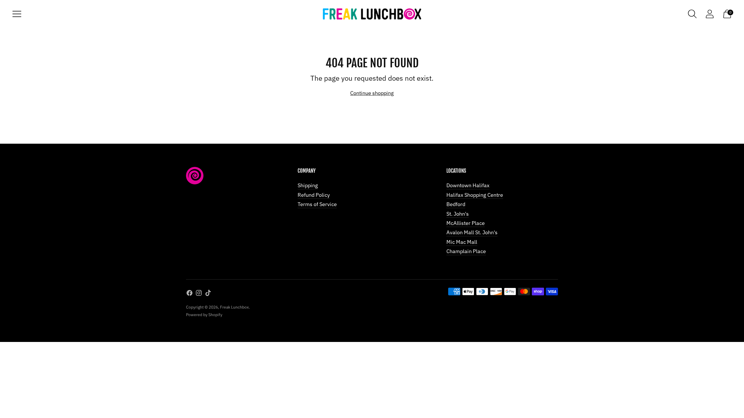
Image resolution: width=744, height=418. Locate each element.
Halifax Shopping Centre (474, 195)
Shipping (308, 185)
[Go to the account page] (710, 14)
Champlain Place (466, 251)
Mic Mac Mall (461, 242)
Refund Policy (314, 195)
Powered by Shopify (204, 314)
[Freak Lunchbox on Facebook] (189, 294)
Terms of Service (317, 204)
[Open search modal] (692, 14)
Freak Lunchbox (234, 307)
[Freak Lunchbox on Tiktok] (208, 294)
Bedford (455, 204)
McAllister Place (465, 223)
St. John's (457, 213)
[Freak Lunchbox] (372, 14)
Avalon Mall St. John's (472, 232)
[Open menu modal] (17, 14)
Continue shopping (372, 93)
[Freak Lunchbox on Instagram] (198, 294)
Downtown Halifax (467, 185)
